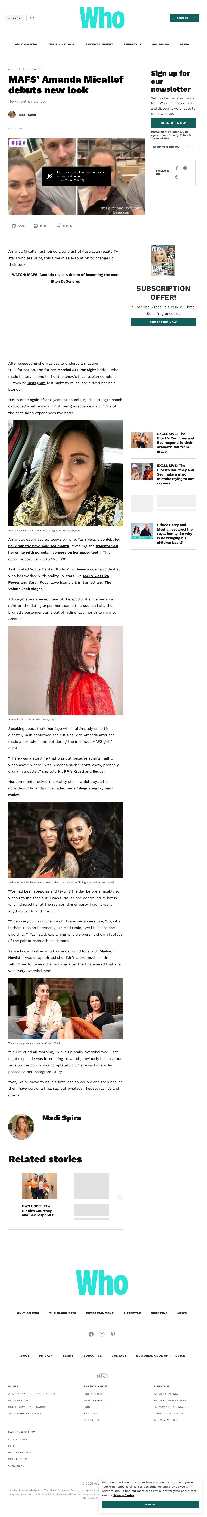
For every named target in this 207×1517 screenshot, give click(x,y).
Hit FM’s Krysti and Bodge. (82, 771)
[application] (76, 176)
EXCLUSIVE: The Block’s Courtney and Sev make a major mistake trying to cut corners (175, 474)
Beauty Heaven (19, 1452)
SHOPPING (160, 44)
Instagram (36, 383)
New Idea (90, 1413)
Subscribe (93, 1355)
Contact (119, 1355)
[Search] (32, 17)
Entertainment (33, 69)
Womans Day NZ (95, 1400)
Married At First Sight (76, 370)
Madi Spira (27, 115)
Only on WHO (26, 44)
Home (12, 69)
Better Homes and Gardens (28, 1407)
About (24, 1355)
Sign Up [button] (183, 18)
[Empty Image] (142, 503)
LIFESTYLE (133, 44)
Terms (68, 1355)
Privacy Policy (178, 135)
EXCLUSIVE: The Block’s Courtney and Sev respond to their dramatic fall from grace (39, 1210)
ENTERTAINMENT (100, 44)
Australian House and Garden (31, 1394)
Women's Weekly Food (170, 1400)
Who (87, 1407)
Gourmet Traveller (169, 1413)
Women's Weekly (166, 1394)
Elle (11, 1446)
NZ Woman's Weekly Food (173, 1407)
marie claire (18, 1439)
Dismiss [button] (150, 1504)
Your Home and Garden (26, 1413)
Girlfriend (16, 1465)
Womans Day (93, 1394)
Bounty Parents (166, 1420)
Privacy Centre (123, 1495)
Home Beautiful (20, 1400)
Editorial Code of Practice (160, 1355)
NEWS (184, 44)
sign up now (173, 123)
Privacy (46, 1355)
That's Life (92, 1420)
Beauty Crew (18, 1459)
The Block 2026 (61, 44)
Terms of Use (160, 138)
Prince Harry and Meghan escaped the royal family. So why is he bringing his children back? (175, 533)
